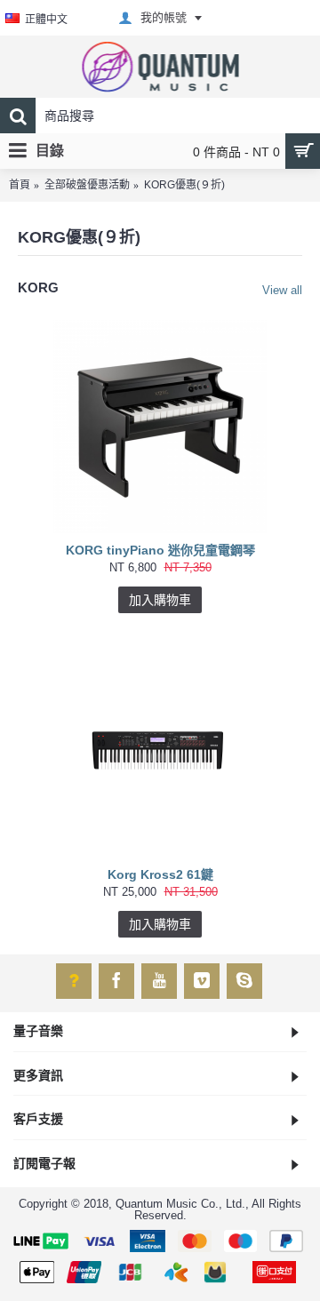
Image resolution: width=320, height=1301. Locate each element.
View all (282, 290)
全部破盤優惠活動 (87, 185)
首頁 (19, 185)
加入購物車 (160, 600)
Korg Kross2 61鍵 (160, 874)
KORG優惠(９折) (184, 185)
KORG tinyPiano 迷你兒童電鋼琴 (160, 550)
